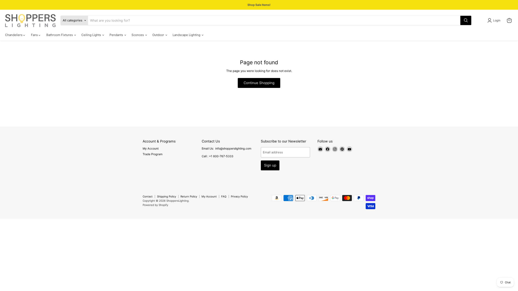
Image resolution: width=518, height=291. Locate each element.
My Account (151, 148)
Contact (148, 196)
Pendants (116, 35)
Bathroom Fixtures (60, 35)
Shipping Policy (166, 196)
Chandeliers (14, 35)
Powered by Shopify (155, 205)
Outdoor (158, 35)
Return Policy (188, 196)
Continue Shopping (259, 83)
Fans (35, 35)
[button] (494, 20)
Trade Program (152, 154)
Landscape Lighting (187, 35)
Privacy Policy (239, 196)
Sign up (270, 165)
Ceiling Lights (91, 35)
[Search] (465, 20)
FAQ (223, 196)
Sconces (138, 35)
